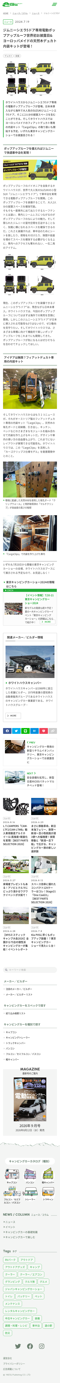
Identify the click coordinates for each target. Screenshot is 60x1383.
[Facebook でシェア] (7, 731)
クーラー (10, 1274)
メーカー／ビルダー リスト (19, 994)
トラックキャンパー (15, 1043)
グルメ (43, 1281)
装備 (17, 55)
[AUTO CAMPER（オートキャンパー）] (12, 4)
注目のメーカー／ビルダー (19, 988)
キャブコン (11, 1032)
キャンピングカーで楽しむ (20, 1237)
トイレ (9, 1296)
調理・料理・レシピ (16, 1325)
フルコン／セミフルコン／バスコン (23, 1053)
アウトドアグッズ (15, 1267)
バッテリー (23, 1296)
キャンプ (35, 1267)
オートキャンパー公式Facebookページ (30, 1346)
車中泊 (36, 1325)
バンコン (10, 1048)
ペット (38, 1296)
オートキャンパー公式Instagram (42, 1346)
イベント (10, 1227)
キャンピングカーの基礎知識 (21, 1232)
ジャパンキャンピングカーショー (23, 1289)
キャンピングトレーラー (18, 1037)
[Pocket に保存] (43, 731)
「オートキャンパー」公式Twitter (18, 1346)
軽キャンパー (12, 1059)
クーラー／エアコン (31, 1274)
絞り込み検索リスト (15, 1013)
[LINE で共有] (25, 731)
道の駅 (48, 1325)
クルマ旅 (30, 1281)
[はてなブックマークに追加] (34, 731)
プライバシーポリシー (14, 1363)
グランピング (12, 1281)
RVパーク (10, 1259)
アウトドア (27, 1259)
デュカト (8, 55)
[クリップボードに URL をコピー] (52, 731)
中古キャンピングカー (17, 1318)
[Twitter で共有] (16, 731)
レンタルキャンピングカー (20, 1311)
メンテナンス (12, 1303)
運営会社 (7, 1358)
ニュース (8, 21)
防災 (7, 1333)
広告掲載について (12, 1369)
